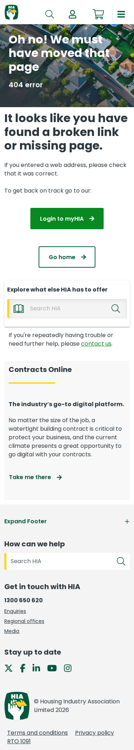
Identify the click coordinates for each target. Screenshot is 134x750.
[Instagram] (70, 668)
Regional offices (24, 621)
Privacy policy (94, 733)
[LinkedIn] (39, 668)
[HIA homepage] (11, 13)
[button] (72, 14)
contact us (96, 344)
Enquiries (15, 611)
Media (11, 631)
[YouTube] (55, 668)
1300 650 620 (23, 600)
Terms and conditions (37, 733)
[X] (11, 668)
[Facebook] (25, 668)
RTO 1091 (19, 741)
